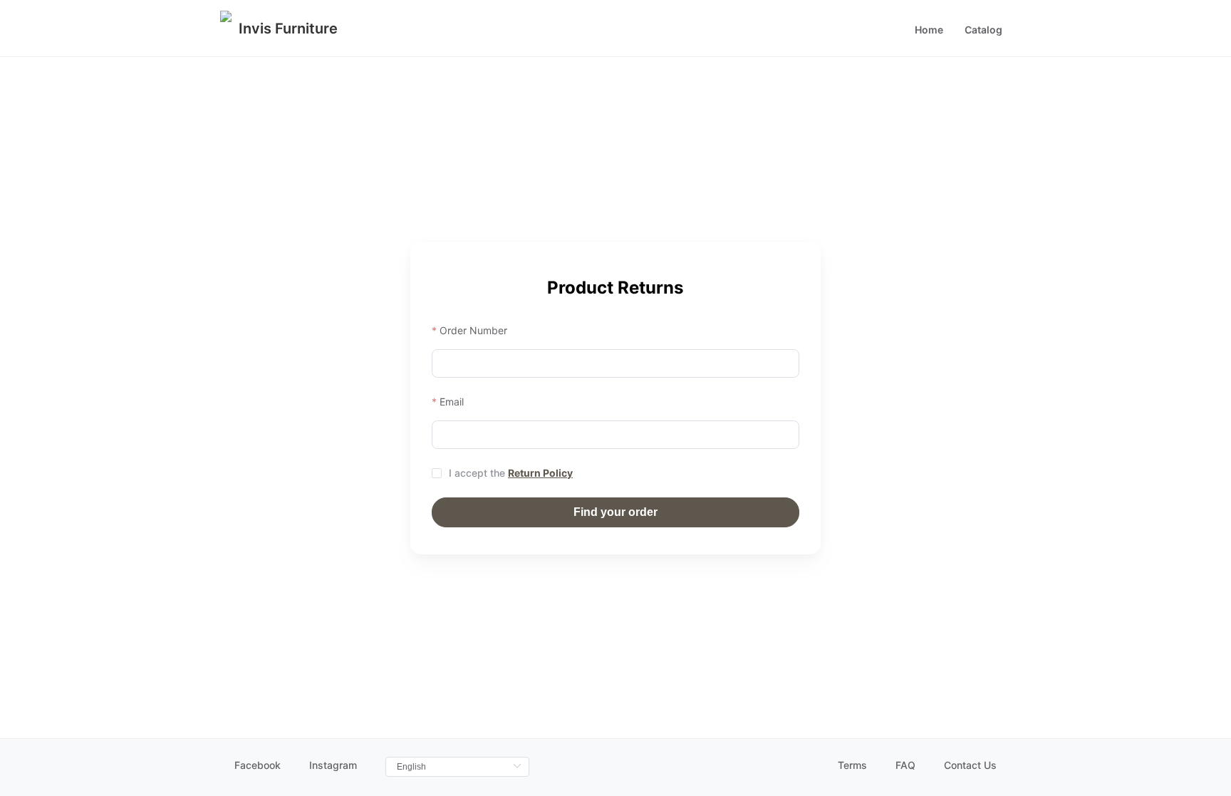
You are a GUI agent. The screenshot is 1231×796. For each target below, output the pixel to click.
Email (452, 402)
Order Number (473, 330)
